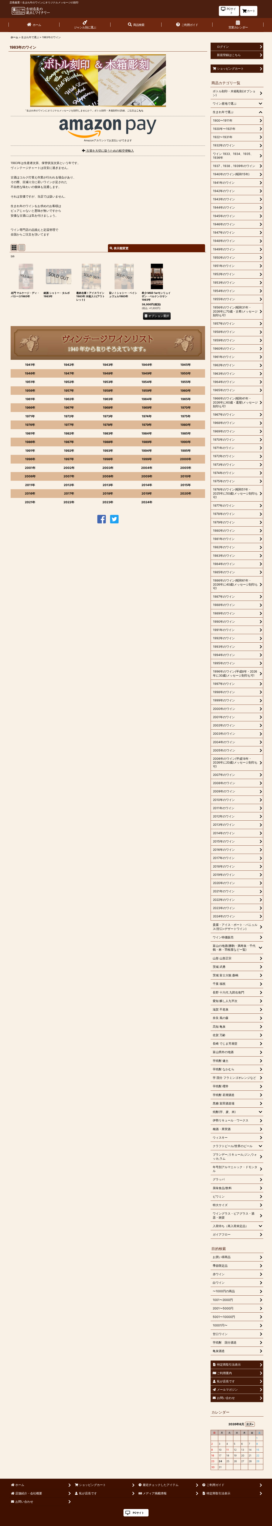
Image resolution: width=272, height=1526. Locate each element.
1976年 (30, 424)
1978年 (108, 424)
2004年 (146, 467)
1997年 (69, 459)
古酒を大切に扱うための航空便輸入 (109, 150)
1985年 (186, 433)
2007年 (69, 476)
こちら (139, 110)
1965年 (186, 399)
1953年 (108, 382)
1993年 (108, 450)
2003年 (107, 467)
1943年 (108, 364)
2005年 (185, 467)
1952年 (69, 382)
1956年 (30, 390)
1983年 (108, 433)
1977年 (69, 424)
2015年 (185, 485)
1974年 (147, 416)
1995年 (186, 450)
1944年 (147, 364)
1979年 (147, 424)
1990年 (185, 442)
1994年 (147, 450)
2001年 (30, 467)
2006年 (30, 476)
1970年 (186, 407)
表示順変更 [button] (121, 248)
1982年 (69, 433)
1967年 (69, 407)
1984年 (147, 433)
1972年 (69, 416)
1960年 (185, 390)
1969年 (147, 407)
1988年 (108, 442)
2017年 (69, 493)
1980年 (185, 424)
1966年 (30, 407)
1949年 (147, 373)
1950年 (185, 373)
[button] (136, 25)
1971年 (30, 416)
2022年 (69, 502)
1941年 (30, 364)
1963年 (108, 399)
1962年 (69, 399)
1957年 (69, 390)
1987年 (69, 442)
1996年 (30, 459)
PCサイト (138, 1512)
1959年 (147, 390)
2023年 (107, 502)
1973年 (108, 416)
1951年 (30, 382)
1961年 (30, 399)
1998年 (108, 459)
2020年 (185, 493)
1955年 (186, 382)
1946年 (30, 373)
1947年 (69, 373)
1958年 (108, 390)
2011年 (30, 485)
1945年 (185, 364)
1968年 (108, 407)
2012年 (69, 485)
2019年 (147, 493)
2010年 (185, 476)
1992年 (69, 450)
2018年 (108, 493)
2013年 (108, 485)
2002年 (69, 467)
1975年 (186, 416)
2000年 (185, 459)
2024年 (146, 502)
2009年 (146, 476)
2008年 (107, 476)
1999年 (147, 459)
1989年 (147, 442)
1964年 (147, 399)
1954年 (147, 382)
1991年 (30, 450)
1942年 (69, 364)
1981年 (30, 433)
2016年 (30, 493)
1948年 (108, 373)
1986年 (30, 442)
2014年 (147, 485)
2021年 (30, 502)
